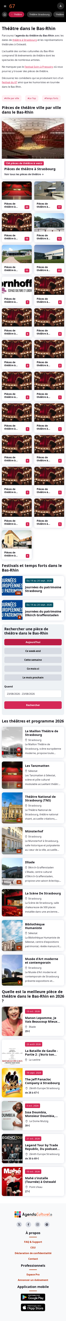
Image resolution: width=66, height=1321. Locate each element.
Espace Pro (33, 1274)
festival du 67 (9, 82)
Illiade (30, 862)
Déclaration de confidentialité (33, 1253)
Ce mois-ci (33, 668)
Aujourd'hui (33, 642)
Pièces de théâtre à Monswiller (11, 302)
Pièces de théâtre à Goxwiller (42, 397)
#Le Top (32, 98)
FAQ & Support (33, 1242)
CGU (33, 1247)
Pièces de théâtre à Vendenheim (44, 270)
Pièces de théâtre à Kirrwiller (10, 428)
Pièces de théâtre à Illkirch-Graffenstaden (45, 240)
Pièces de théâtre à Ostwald (10, 238)
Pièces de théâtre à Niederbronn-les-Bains (12, 525)
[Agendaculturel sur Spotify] (47, 1224)
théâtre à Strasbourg (24, 40)
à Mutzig (40, 1116)
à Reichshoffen (41, 1054)
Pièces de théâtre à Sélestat (10, 206)
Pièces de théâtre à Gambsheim (44, 333)
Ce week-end (33, 651)
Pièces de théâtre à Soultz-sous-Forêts (11, 367)
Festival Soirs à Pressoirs (39, 66)
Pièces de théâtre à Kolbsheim (43, 492)
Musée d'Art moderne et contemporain (41, 961)
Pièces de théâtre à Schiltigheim (44, 428)
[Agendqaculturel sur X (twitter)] (19, 1224)
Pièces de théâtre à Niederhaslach (45, 460)
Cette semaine (33, 659)
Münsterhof (34, 831)
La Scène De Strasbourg (43, 893)
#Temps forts (51, 98)
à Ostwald (40, 1180)
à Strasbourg (42, 1081)
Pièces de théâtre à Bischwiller (43, 206)
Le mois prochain (33, 677)
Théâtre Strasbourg (39, 14)
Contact (33, 1258)
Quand (8, 686)
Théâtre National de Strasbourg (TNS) (40, 798)
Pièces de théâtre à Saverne (10, 460)
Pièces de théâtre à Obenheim (10, 397)
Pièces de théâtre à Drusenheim (11, 333)
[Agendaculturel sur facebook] (28, 1224)
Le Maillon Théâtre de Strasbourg (41, 733)
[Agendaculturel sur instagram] (37, 1224)
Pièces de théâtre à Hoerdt (42, 302)
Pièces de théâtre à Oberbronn (43, 365)
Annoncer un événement (33, 1280)
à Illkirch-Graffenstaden (41, 1023)
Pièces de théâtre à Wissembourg (12, 555)
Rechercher (33, 705)
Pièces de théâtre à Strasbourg (30, 169)
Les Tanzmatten (37, 766)
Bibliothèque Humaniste (35, 926)
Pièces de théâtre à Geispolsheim (12, 492)
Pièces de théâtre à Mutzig (10, 270)
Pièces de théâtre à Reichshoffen (45, 524)
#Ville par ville (11, 98)
